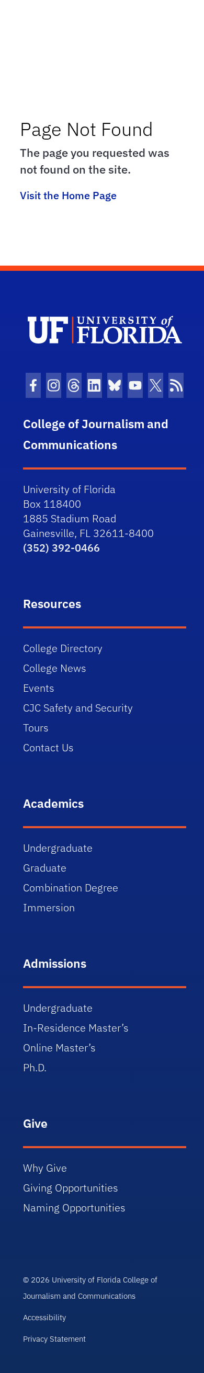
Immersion (49, 907)
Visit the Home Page (68, 195)
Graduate (44, 868)
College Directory (63, 648)
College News (54, 668)
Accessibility (44, 1317)
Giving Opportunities (70, 1188)
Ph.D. (35, 1067)
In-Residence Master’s (76, 1028)
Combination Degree (70, 887)
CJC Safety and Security (78, 708)
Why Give (45, 1168)
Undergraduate (58, 848)
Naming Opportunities (74, 1207)
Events (38, 688)
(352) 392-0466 (61, 548)
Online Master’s (59, 1047)
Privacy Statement (54, 1339)
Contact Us (48, 747)
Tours (36, 727)
